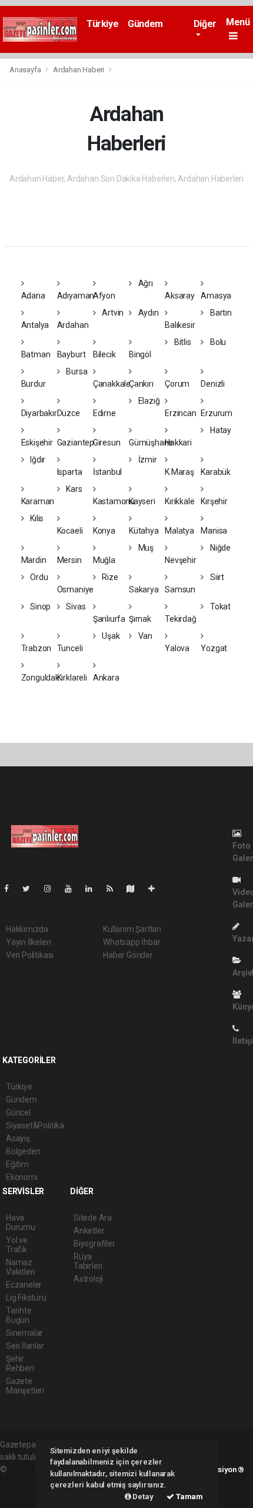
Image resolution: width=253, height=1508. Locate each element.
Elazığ (148, 401)
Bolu (217, 342)
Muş (145, 547)
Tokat (219, 606)
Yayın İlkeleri (28, 942)
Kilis (36, 518)
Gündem (145, 23)
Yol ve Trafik (17, 1244)
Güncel (18, 1112)
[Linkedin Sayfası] (93, 888)
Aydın (148, 312)
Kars (73, 489)
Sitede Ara (93, 1217)
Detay (142, 1496)
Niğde (219, 547)
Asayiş (18, 1138)
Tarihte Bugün (19, 1315)
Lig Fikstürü (26, 1297)
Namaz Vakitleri (20, 1267)
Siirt (216, 577)
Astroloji (88, 1279)
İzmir (147, 459)
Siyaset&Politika (35, 1125)
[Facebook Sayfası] (11, 888)
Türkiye (102, 23)
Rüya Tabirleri (88, 1261)
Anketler (89, 1230)
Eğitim (17, 1164)
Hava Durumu (20, 1222)
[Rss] (114, 888)
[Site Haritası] (135, 888)
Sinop (39, 606)
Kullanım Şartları (132, 929)
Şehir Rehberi (20, 1363)
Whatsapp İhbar (131, 942)
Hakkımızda (27, 929)
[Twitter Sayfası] (30, 888)
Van (144, 636)
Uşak (110, 636)
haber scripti (22, 1481)
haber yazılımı (34, 1469)
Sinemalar (24, 1333)
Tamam (188, 1496)
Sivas (74, 606)
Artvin (112, 312)
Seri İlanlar (25, 1346)
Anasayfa (25, 69)
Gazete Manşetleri (25, 1385)
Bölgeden (23, 1151)
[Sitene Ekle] (156, 888)
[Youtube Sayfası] (73, 888)
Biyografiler (94, 1243)
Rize (109, 577)
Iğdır (36, 459)
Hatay (219, 430)
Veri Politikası (30, 955)
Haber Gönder (128, 955)
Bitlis (181, 342)
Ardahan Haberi (78, 69)
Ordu (38, 577)
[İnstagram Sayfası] (52, 888)
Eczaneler (24, 1284)
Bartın (219, 312)
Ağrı (145, 283)
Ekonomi (22, 1177)
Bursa (75, 371)
